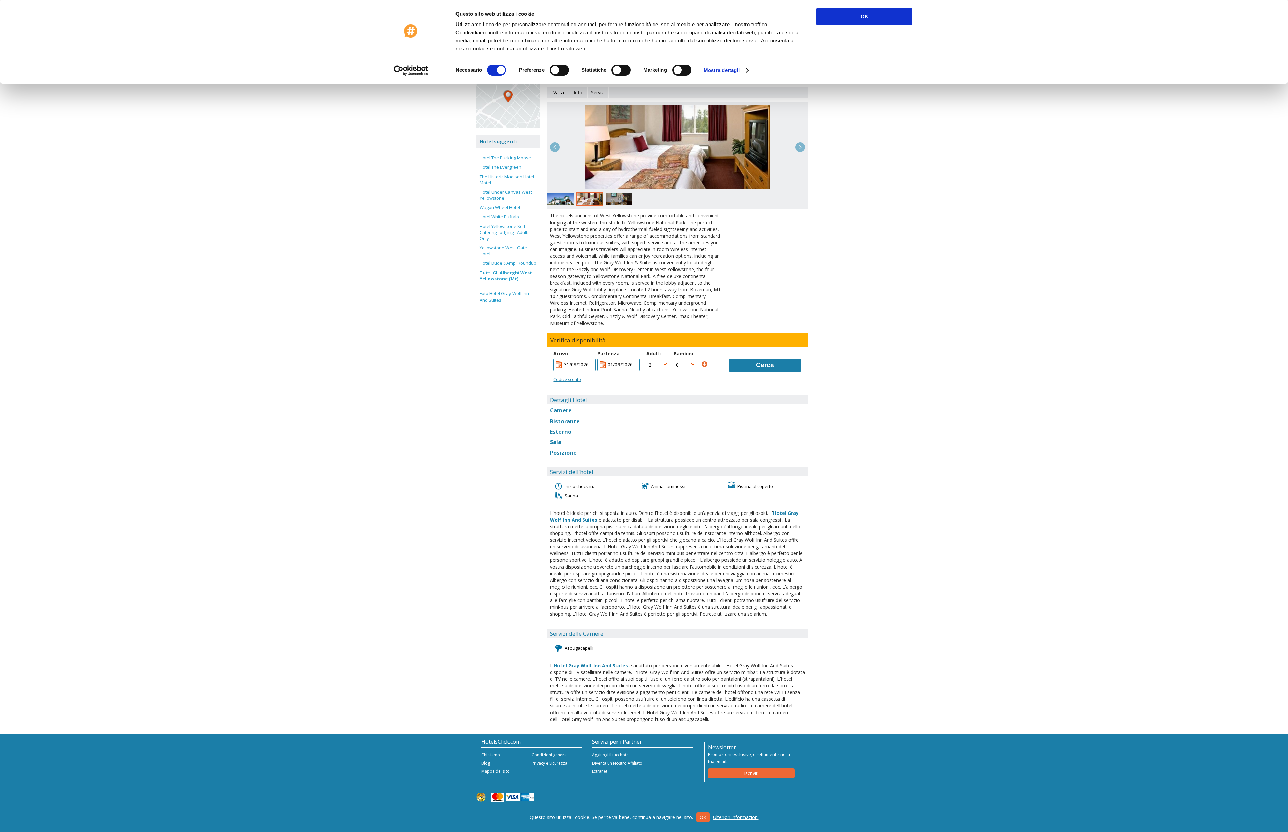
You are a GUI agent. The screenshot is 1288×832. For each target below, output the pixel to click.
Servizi (598, 92)
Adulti (653, 353)
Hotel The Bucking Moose (505, 158)
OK (864, 16)
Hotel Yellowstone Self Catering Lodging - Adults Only (505, 232)
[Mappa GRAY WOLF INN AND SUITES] (508, 96)
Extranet (599, 771)
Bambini (683, 353)
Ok (703, 817)
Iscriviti (751, 773)
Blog (485, 763)
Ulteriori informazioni (736, 817)
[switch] (559, 70)
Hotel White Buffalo (499, 217)
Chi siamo (490, 755)
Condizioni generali (550, 755)
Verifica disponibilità (578, 340)
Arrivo (560, 353)
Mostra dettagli (722, 70)
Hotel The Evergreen (500, 167)
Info (578, 92)
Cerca (765, 365)
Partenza (608, 353)
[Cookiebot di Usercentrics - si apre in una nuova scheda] (411, 70)
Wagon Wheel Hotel (500, 207)
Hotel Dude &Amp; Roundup (508, 263)
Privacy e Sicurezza (549, 763)
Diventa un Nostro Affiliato (617, 763)
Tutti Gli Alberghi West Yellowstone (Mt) (506, 276)
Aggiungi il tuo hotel (611, 755)
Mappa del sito (495, 771)
